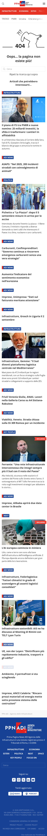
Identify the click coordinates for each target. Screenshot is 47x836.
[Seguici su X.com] (23, 780)
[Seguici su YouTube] (33, 780)
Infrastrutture (9, 11)
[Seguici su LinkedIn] (28, 780)
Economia (23, 11)
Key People (9, 432)
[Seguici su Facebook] (14, 780)
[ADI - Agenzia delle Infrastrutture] (23, 727)
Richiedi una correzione (14, 828)
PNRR (14, 19)
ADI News (8, 157)
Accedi (41, 828)
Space (41, 753)
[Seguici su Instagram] (18, 780)
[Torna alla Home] (23, 3)
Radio (17, 793)
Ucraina (22, 19)
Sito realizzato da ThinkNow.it (33, 835)
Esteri (33, 11)
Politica (43, 11)
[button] (3, 3)
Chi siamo (31, 828)
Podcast (32, 793)
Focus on (32, 757)
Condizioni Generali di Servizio (23, 821)
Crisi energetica (35, 19)
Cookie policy (31, 825)
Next (6, 515)
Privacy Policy (16, 825)
